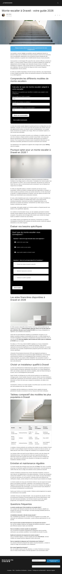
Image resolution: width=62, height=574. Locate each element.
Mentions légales (51, 570)
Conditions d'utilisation (21, 570)
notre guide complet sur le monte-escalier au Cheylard (30, 207)
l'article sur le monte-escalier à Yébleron (26, 491)
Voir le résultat (17, 287)
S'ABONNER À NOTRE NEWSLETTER (53, 561)
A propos (9, 570)
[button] (58, 3)
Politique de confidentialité (39, 570)
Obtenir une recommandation (21, 115)
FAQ (14, 570)
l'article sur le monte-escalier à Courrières (27, 384)
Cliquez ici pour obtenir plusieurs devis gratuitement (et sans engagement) (31, 48)
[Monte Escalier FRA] (7, 3)
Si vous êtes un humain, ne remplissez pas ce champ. (45, 564)
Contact (30, 570)
